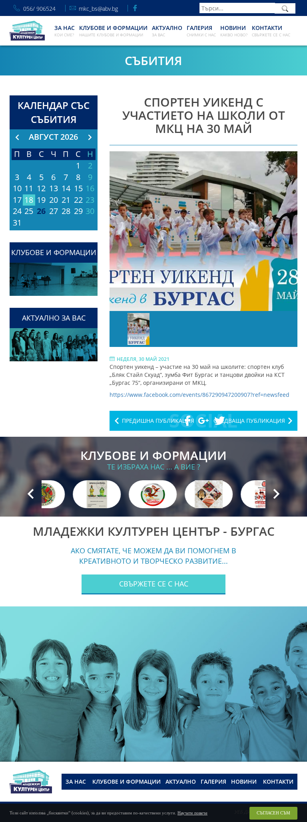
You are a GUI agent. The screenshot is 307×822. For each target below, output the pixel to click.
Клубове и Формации (113, 31)
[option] (203, 231)
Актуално (167, 31)
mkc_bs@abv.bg (98, 8)
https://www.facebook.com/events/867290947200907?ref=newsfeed (199, 394)
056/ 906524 (39, 8)
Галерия (201, 31)
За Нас (64, 31)
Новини (233, 31)
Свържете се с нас (153, 583)
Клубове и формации (126, 781)
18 (28, 199)
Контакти (271, 31)
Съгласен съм (273, 812)
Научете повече (192, 812)
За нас (76, 781)
